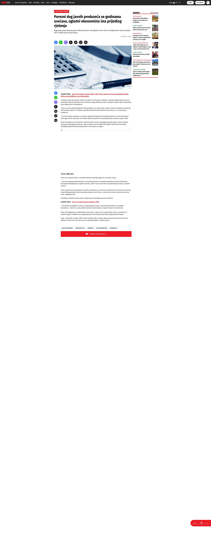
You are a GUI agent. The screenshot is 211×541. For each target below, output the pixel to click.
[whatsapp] (61, 42)
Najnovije (195, 523)
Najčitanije (201, 523)
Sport (48, 2)
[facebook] (56, 42)
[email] (76, 42)
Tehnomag (71, 2)
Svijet (30, 2)
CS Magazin (54, 2)
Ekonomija (36, 2)
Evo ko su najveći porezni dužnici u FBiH (85, 202)
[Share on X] (71, 42)
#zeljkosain (90, 228)
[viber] (66, 42)
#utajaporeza (113, 228)
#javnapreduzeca (80, 228)
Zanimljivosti (63, 2)
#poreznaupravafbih (67, 228)
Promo (43, 2)
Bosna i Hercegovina (21, 2)
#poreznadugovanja (102, 228)
